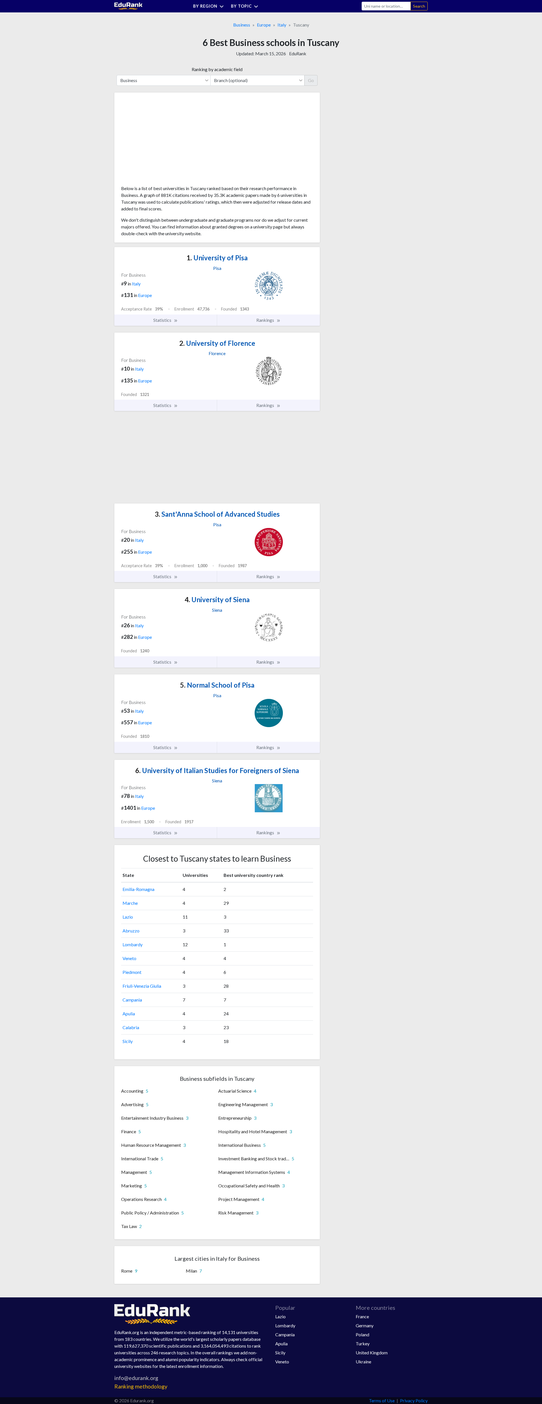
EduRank (297, 53)
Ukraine (363, 1361)
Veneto (129, 958)
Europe (264, 24)
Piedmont (132, 972)
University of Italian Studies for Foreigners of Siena (217, 770)
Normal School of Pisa (217, 685)
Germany (364, 1325)
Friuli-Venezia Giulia (142, 986)
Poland (362, 1334)
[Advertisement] (163, 141)
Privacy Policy (414, 1400)
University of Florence (217, 343)
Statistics (162, 320)
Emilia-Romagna (138, 889)
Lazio (128, 916)
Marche (130, 903)
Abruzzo (131, 930)
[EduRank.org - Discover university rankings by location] (128, 5)
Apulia (129, 1013)
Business (241, 24)
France (362, 1316)
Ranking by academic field (217, 69)
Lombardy (133, 944)
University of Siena (217, 599)
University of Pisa (217, 258)
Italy (281, 24)
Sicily (128, 1041)
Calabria (131, 1027)
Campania (132, 999)
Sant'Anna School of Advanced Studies (217, 514)
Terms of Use (382, 1400)
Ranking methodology (140, 1386)
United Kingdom (372, 1352)
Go (311, 80)
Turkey (363, 1343)
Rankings (265, 320)
